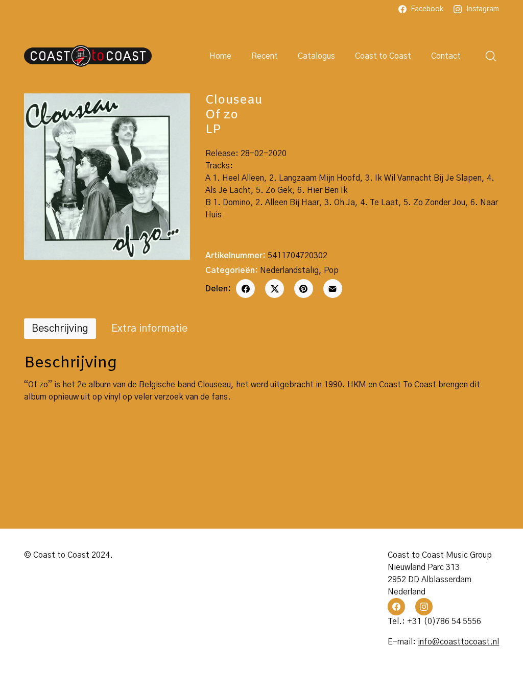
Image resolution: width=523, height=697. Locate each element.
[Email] (332, 288)
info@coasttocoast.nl (458, 642)
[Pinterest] (303, 288)
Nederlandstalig (289, 270)
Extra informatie (149, 328)
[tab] (60, 328)
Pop (331, 270)
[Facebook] (245, 288)
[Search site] (490, 56)
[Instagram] (424, 606)
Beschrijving (60, 328)
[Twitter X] (274, 288)
